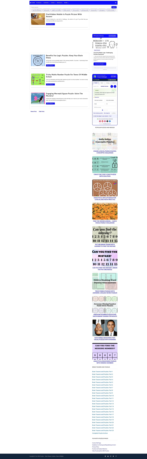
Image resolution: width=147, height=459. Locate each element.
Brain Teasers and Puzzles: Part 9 (102, 393)
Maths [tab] (102, 82)
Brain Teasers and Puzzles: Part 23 (103, 430)
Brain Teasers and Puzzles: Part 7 (102, 387)
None (95, 103)
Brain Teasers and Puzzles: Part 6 (102, 385)
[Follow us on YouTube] (102, 121)
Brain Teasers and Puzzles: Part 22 (103, 428)
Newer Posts (34, 111)
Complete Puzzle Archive (100, 433)
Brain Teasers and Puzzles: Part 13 (103, 404)
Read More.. (50, 24)
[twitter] (113, 456)
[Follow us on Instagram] (105, 121)
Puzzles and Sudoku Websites (99, 449)
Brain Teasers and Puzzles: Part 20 (103, 422)
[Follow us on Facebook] (110, 121)
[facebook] (116, 456)
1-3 (106, 103)
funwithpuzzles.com (107, 123)
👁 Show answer (97, 107)
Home (33, 2)
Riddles (59, 2)
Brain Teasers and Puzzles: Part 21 (103, 425)
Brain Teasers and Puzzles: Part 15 (103, 409)
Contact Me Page (96, 443)
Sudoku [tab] (95, 82)
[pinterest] (105, 456)
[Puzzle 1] (102, 110)
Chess (53, 2)
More (66, 2)
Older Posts (41, 111)
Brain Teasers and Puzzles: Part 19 (103, 420)
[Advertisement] (59, 41)
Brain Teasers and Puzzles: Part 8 (102, 390)
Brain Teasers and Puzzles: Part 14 (103, 406)
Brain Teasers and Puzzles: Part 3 (102, 377)
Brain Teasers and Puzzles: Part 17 (103, 414)
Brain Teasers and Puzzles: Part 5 (102, 382)
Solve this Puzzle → (100, 64)
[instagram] (110, 456)
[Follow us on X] (107, 121)
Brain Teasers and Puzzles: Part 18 (103, 417)
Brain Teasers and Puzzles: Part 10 (103, 395)
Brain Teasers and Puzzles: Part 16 (103, 412)
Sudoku (46, 2)
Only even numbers (98, 100)
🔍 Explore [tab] (114, 82)
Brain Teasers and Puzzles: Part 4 (102, 379)
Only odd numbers (110, 100)
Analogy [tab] (107, 82)
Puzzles (38, 2)
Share (114, 113)
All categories (107, 113)
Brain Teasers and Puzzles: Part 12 (103, 401)
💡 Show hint (96, 97)
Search (114, 7)
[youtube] (108, 456)
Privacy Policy (95, 447)
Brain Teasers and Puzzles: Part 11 (103, 398)
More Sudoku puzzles (98, 113)
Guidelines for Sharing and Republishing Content (104, 445)
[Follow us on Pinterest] (100, 121)
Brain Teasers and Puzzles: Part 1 (102, 371)
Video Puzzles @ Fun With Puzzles (100, 451)
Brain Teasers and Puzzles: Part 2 (102, 374)
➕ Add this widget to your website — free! (102, 116)
